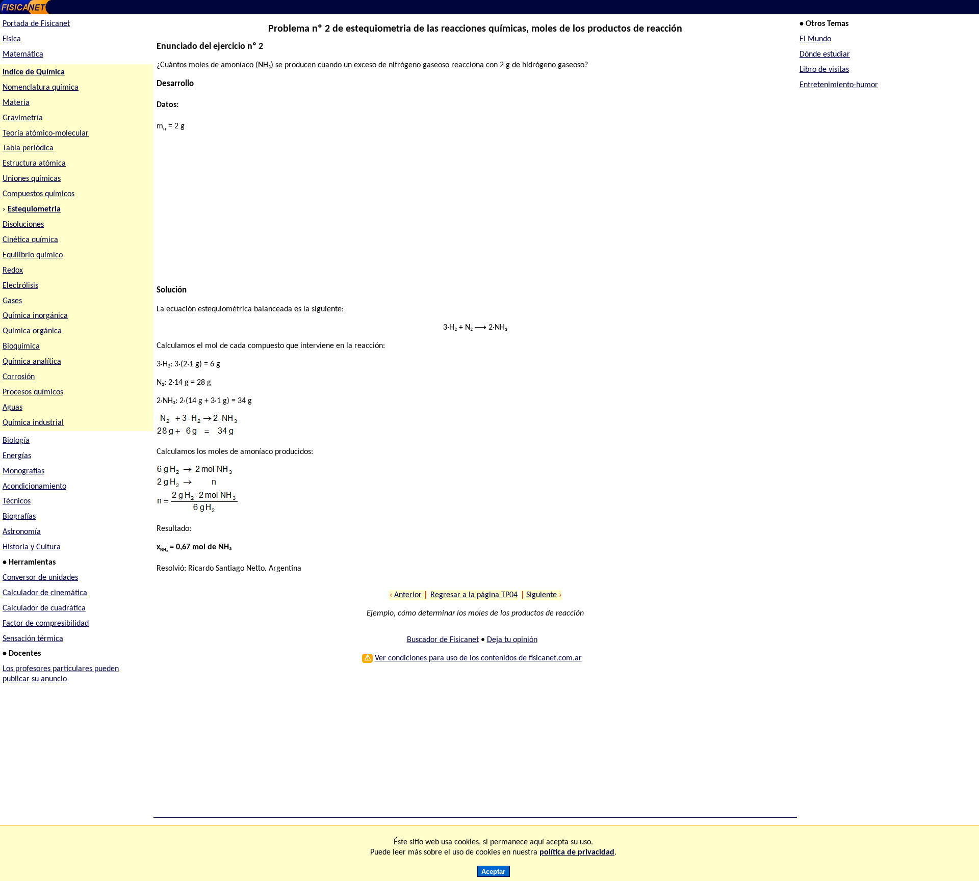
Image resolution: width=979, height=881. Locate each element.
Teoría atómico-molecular (46, 133)
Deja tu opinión (512, 640)
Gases (12, 301)
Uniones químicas (32, 179)
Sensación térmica (33, 639)
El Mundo (815, 39)
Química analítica (32, 362)
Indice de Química (34, 72)
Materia (16, 103)
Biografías (19, 517)
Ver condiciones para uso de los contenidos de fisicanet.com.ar (478, 658)
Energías (17, 456)
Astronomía (22, 532)
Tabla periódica (28, 148)
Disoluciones (23, 225)
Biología (16, 441)
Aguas (12, 408)
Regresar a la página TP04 (474, 595)
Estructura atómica (34, 163)
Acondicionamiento (34, 487)
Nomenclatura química (41, 88)
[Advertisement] (462, 214)
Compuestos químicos (38, 194)
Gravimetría (23, 118)
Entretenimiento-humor (839, 85)
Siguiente (541, 595)
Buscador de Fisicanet (443, 640)
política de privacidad (576, 852)
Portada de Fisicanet (36, 24)
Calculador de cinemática (45, 593)
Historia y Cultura (32, 547)
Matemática (23, 54)
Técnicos (17, 501)
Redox (13, 270)
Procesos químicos (33, 392)
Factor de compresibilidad (46, 624)
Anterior (408, 595)
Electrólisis (20, 286)
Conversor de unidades (40, 578)
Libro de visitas (824, 70)
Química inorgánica (35, 316)
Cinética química (30, 240)
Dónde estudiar (825, 54)
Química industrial (33, 423)
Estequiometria (34, 209)
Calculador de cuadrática (44, 608)
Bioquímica (21, 346)
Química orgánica (32, 331)
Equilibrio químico (33, 255)
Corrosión (19, 377)
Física (12, 39)
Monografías (23, 471)
